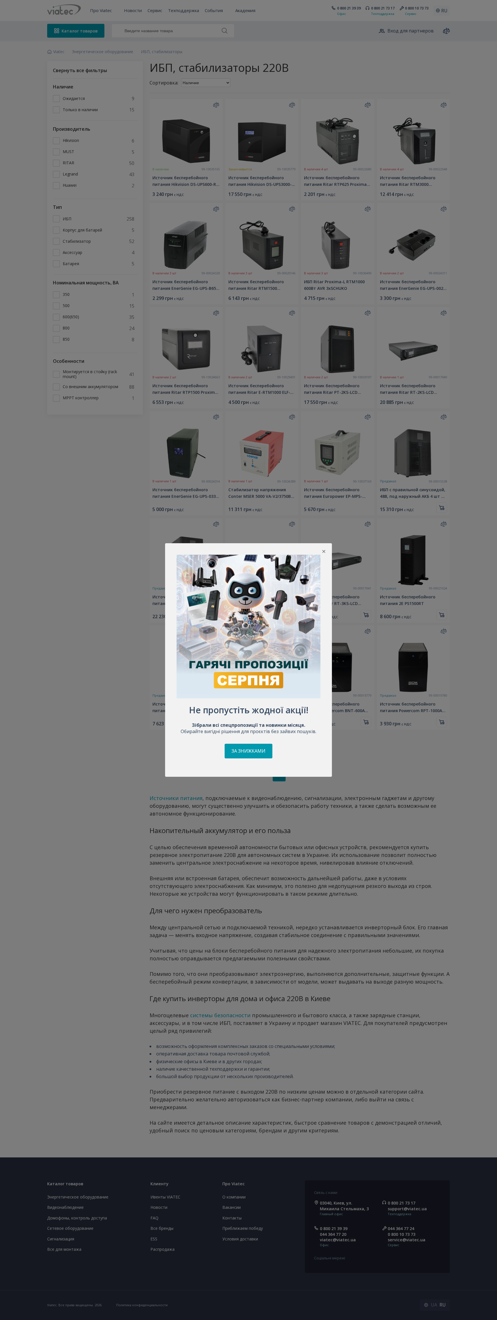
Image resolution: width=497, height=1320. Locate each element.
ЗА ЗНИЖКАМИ (248, 751)
